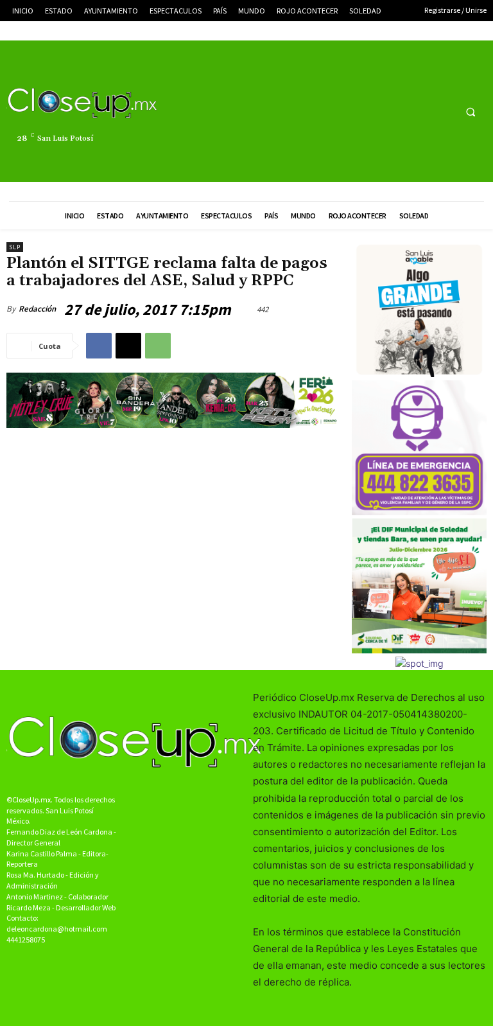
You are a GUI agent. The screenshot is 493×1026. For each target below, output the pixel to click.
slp (15, 247)
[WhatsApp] (158, 345)
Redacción (37, 308)
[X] (419, 111)
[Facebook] (395, 111)
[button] (470, 112)
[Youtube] (442, 111)
